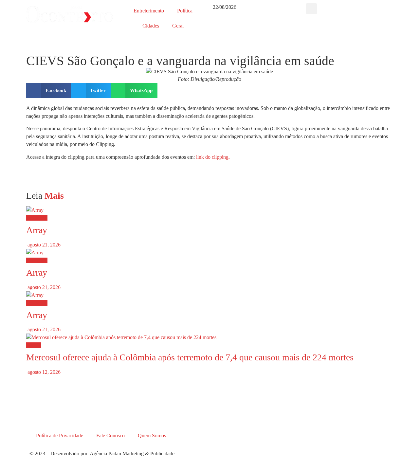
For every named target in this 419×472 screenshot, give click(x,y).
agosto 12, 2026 (43, 372)
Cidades (150, 25)
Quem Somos (152, 435)
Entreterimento (149, 10)
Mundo (33, 345)
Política (184, 10)
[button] (311, 8)
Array (36, 230)
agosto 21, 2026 (43, 244)
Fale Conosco (110, 435)
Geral (178, 25)
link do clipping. (213, 157)
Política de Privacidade (59, 435)
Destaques (36, 218)
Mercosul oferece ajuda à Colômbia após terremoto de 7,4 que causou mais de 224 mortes (190, 357)
